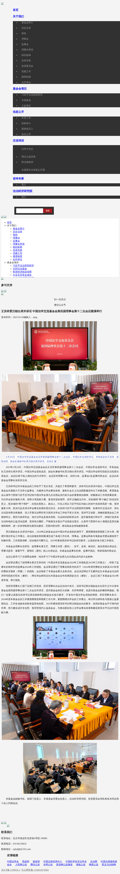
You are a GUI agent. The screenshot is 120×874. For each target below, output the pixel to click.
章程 (15, 234)
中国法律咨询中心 (52, 861)
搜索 (48, 211)
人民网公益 (21, 864)
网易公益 (93, 864)
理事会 (16, 238)
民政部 (25, 861)
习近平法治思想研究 (23, 265)
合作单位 (17, 259)
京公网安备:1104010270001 (35, 870)
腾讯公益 (35, 864)
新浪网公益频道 (64, 864)
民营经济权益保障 (22, 271)
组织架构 (17, 247)
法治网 (93, 861)
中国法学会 (13, 861)
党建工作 (17, 253)
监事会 (16, 241)
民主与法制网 (109, 864)
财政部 (36, 861)
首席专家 (17, 250)
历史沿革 (17, 231)
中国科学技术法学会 (76, 861)
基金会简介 (19, 228)
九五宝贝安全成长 (22, 275)
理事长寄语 (19, 244)
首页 (9, 222)
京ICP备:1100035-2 (10, 870)
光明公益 (48, 864)
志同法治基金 (20, 268)
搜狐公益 (80, 864)
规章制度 (17, 256)
